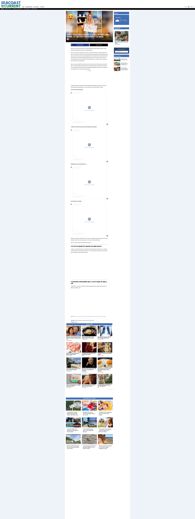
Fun (86, 320)
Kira (69, 39)
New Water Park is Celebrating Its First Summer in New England (105, 413)
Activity (76, 320)
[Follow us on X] (194, 7)
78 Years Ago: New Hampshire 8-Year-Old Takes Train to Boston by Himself (105, 430)
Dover (82, 320)
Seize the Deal (36, 6)
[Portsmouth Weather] (121, 20)
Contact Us (42, 6)
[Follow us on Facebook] (191, 7)
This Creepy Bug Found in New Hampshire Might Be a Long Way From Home (89, 447)
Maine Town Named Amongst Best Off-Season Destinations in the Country (73, 447)
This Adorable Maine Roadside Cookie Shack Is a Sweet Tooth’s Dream (124, 69)
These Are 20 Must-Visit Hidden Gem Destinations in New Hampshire (72, 430)
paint (93, 320)
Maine (91, 320)
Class (80, 320)
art (78, 320)
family (84, 320)
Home (23, 6)
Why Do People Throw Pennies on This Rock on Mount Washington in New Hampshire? (105, 447)
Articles (76, 322)
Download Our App (29, 6)
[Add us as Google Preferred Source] (188, 7)
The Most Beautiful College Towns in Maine (124, 59)
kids (87, 320)
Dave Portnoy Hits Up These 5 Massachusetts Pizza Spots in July (124, 64)
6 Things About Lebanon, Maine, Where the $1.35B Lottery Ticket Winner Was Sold (72, 414)
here (91, 242)
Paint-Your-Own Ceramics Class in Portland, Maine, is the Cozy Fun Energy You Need (90, 316)
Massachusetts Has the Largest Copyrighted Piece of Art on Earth (89, 413)
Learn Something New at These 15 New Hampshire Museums (88, 430)
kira (89, 320)
